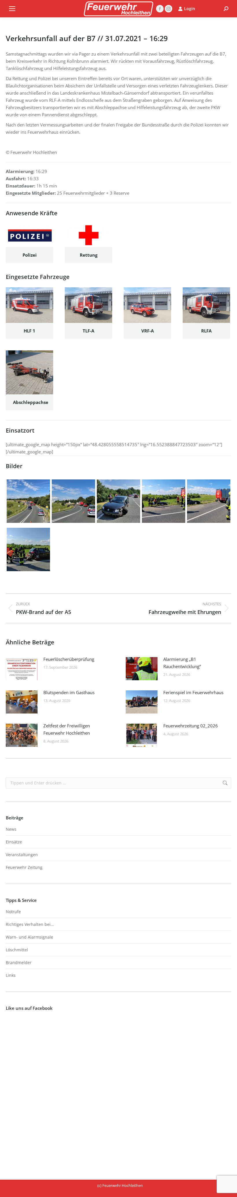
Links (11, 975)
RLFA (206, 331)
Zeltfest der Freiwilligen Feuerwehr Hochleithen (66, 729)
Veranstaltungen (22, 854)
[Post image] (22, 668)
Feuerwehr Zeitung (24, 867)
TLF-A (88, 331)
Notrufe (13, 911)
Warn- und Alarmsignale (29, 937)
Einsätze (14, 842)
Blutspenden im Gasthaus (69, 692)
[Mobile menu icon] (12, 8)
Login (189, 8)
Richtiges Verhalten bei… (30, 924)
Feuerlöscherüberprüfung (68, 659)
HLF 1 (29, 331)
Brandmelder (19, 962)
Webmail (209, 8)
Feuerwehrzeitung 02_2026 (190, 726)
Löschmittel (17, 950)
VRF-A (147, 331)
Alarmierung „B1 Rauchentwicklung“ (182, 662)
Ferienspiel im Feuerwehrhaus (193, 692)
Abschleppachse (30, 402)
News (11, 829)
